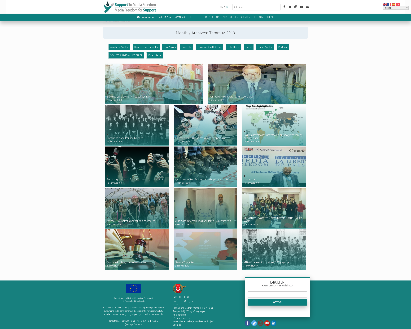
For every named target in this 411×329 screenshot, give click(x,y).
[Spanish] (394, 4)
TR (227, 7)
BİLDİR (270, 17)
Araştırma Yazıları (119, 47)
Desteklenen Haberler (146, 47)
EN (221, 7)
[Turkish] (398, 4)
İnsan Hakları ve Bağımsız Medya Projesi (193, 321)
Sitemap (177, 325)
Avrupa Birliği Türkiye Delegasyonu (190, 311)
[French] (389, 4)
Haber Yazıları (265, 47)
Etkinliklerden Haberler (210, 47)
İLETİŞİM (258, 17)
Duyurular (187, 47)
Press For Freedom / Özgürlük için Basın (193, 308)
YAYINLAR (180, 17)
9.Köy (176, 304)
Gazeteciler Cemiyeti (183, 301)
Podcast (283, 47)
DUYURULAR (212, 17)
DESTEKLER (195, 17)
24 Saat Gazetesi (181, 318)
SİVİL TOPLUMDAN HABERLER (126, 55)
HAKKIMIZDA (164, 17)
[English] (385, 4)
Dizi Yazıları (170, 47)
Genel (249, 47)
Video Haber (155, 55)
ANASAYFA (148, 17)
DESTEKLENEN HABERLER (236, 17)
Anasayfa (109, 21)
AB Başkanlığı (179, 314)
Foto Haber (233, 47)
